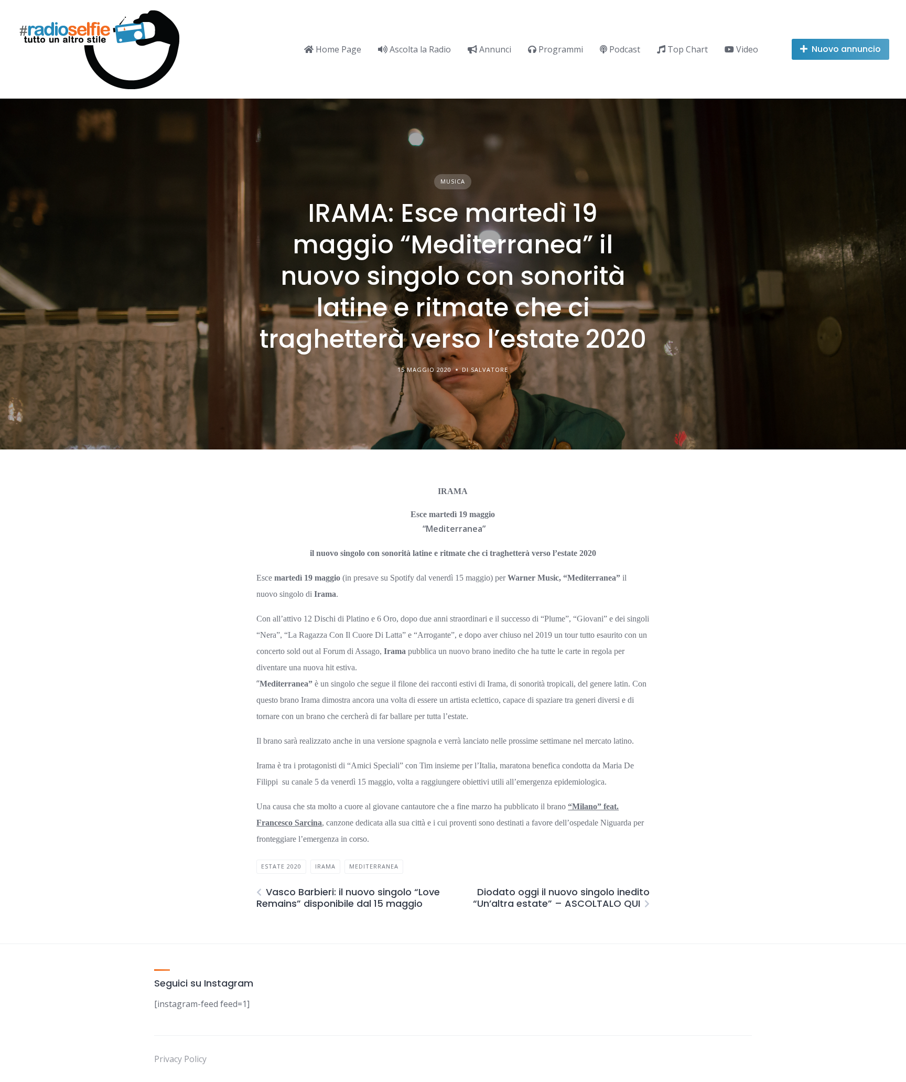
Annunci (494, 49)
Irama (325, 866)
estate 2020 (281, 866)
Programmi (559, 49)
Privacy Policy (180, 1059)
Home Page (337, 49)
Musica (452, 181)
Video (746, 49)
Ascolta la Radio (419, 49)
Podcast (623, 49)
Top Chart (686, 49)
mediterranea (373, 866)
